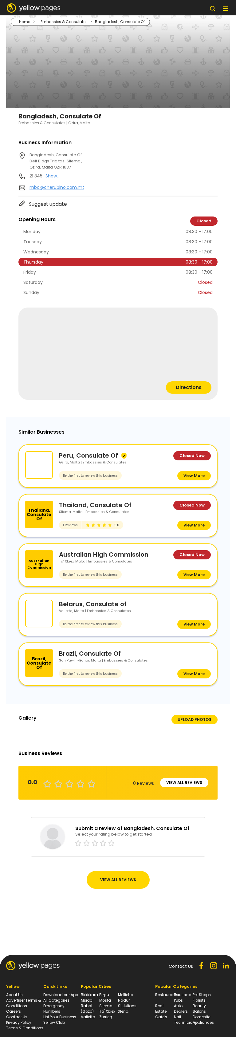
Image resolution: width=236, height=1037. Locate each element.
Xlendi (123, 1011)
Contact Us (16, 1016)
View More (194, 475)
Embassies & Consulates (64, 21)
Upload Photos (194, 719)
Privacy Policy (18, 1022)
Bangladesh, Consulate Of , (56, 161)
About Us (14, 994)
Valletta (88, 1016)
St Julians (127, 1005)
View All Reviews (184, 782)
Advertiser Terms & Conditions (23, 1003)
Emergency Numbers (54, 1008)
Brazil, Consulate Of (90, 653)
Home (24, 21)
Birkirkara (89, 994)
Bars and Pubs (182, 997)
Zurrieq (105, 1016)
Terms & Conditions (24, 1028)
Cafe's (161, 1016)
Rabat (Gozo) (87, 1008)
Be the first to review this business (90, 475)
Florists (199, 1000)
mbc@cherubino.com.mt (57, 187)
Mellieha (125, 994)
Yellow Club (54, 1022)
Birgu (104, 994)
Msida (86, 1000)
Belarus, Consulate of (93, 604)
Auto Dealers (181, 1008)
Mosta (105, 1000)
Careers (13, 1011)
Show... (52, 176)
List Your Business (59, 1016)
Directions (189, 387)
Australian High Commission (103, 554)
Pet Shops (202, 994)
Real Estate (161, 1008)
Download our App (60, 994)
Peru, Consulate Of (88, 455)
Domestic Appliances (203, 1019)
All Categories (56, 1000)
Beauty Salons (199, 1008)
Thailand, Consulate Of (95, 505)
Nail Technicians (185, 1019)
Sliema (105, 1005)
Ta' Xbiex (107, 1011)
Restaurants (166, 994)
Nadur (124, 1000)
